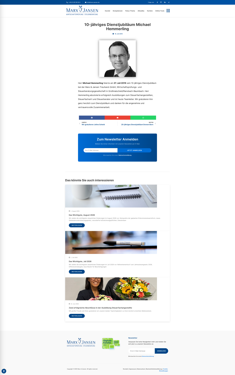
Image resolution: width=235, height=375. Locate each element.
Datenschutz (141, 369)
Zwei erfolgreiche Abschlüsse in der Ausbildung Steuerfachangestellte (100, 308)
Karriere (150, 11)
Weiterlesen (77, 225)
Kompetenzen (118, 11)
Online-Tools (159, 11)
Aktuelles (141, 11)
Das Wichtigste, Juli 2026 (80, 261)
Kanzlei (107, 11)
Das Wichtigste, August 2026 (82, 215)
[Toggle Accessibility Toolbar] (3, 371)
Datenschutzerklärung (125, 155)
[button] (92, 118)
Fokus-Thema (130, 11)
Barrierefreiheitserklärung (154, 369)
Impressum (132, 369)
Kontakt (125, 369)
